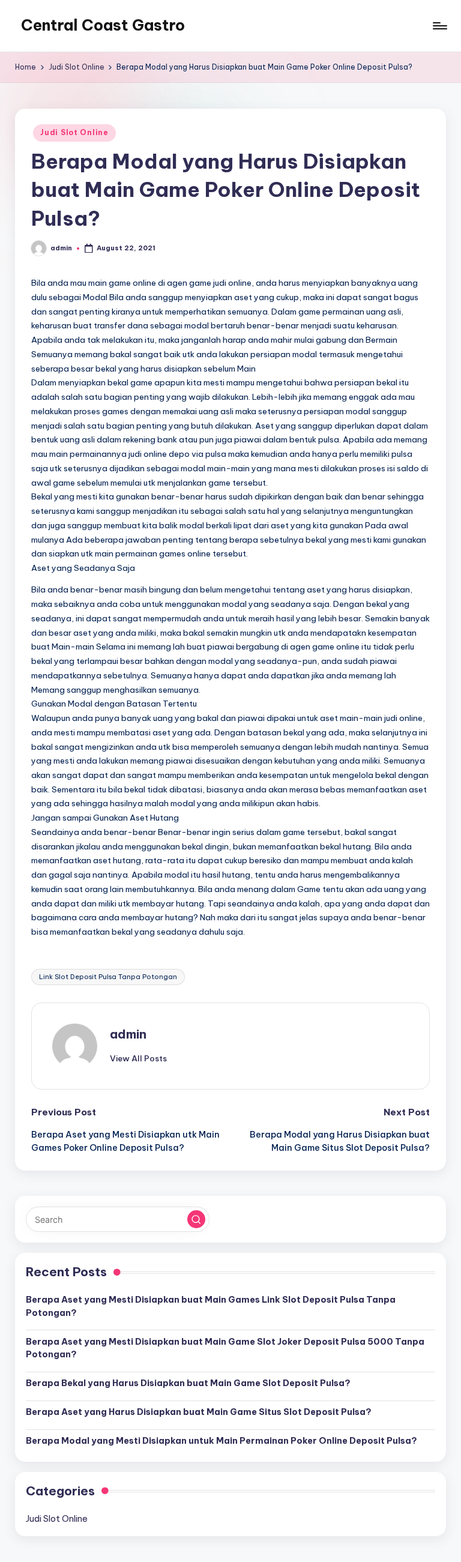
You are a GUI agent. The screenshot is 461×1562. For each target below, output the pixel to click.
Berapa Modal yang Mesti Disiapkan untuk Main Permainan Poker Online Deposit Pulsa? (221, 1440)
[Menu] (439, 25)
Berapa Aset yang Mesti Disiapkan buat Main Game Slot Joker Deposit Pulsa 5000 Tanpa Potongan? (225, 1348)
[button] (138, 1058)
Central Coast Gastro (103, 25)
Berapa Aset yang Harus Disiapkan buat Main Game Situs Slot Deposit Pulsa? (199, 1412)
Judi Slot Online (74, 132)
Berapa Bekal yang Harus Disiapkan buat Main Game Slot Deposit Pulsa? (188, 1383)
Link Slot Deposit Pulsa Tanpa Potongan (108, 976)
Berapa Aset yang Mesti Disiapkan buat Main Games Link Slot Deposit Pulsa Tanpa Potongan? (211, 1306)
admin (128, 1034)
